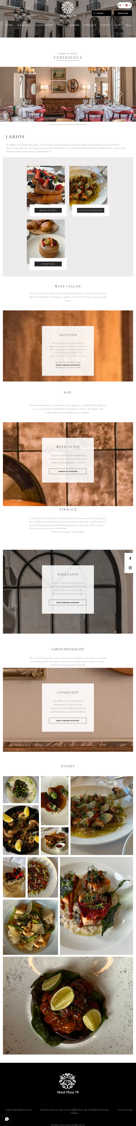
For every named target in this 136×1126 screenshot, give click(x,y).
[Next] (121, 94)
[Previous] (15, 94)
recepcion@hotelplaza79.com (18, 1109)
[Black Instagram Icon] (130, 568)
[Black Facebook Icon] (130, 558)
